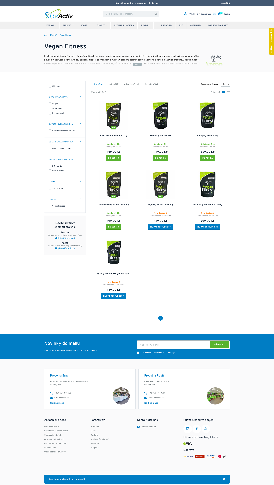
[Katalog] (223, 92)
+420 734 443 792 (62, 393)
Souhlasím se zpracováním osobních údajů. (157, 353)
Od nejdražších (151, 84)
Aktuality (195, 25)
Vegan (55, 104)
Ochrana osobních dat (54, 439)
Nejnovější (113, 84)
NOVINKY (145, 25)
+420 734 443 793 (157, 393)
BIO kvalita (57, 166)
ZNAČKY (101, 25)
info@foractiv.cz (148, 427)
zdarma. (154, 3)
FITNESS (67, 25)
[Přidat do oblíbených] (132, 101)
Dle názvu (98, 84)
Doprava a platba (51, 427)
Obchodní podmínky (53, 435)
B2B (181, 25)
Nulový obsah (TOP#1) (62, 148)
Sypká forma (57, 188)
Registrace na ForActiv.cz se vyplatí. (67, 479)
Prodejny (166, 25)
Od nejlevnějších (131, 84)
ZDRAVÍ (50, 25)
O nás (93, 431)
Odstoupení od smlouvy (55, 452)
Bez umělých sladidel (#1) (63, 131)
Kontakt (94, 435)
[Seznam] (228, 92)
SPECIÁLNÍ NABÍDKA (124, 25)
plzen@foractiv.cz (66, 248)
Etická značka (58, 171)
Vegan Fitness (58, 206)
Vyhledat (155, 14)
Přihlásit (219, 345)
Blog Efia (94, 448)
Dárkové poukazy (218, 25)
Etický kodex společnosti (55, 443)
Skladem (56, 86)
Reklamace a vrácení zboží (56, 431)
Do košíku (113, 158)
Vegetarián (57, 108)
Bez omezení (58, 113)
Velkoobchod (50, 448)
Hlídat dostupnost (160, 227)
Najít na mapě (57, 403)
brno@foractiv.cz (66, 238)
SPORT (84, 25)
